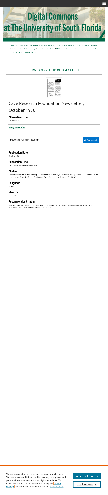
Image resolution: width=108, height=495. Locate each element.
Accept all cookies (87, 476)
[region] (54, 480)
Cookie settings (87, 484)
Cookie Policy (56, 486)
